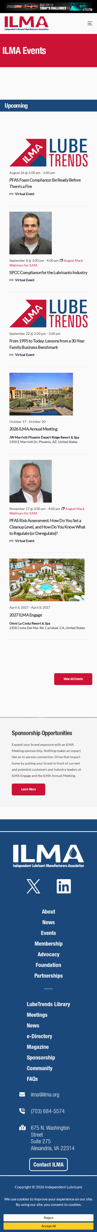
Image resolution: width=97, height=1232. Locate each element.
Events (48, 932)
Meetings (37, 1014)
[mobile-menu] (85, 23)
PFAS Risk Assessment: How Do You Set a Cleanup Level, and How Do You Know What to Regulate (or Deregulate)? (47, 527)
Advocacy (49, 954)
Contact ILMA (48, 1164)
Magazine (38, 1046)
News (48, 922)
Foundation (48, 964)
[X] (33, 893)
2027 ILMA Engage (25, 614)
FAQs (32, 1078)
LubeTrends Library (48, 1004)
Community (40, 1068)
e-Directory (39, 1036)
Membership (49, 943)
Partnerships (48, 975)
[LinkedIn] (63, 893)
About (48, 911)
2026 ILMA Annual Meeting (33, 428)
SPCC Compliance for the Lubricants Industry (48, 272)
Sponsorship (41, 1057)
